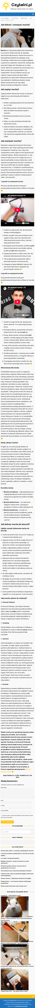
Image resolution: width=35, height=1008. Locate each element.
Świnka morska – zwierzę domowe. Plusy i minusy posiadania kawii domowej (17, 918)
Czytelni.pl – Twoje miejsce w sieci (11, 895)
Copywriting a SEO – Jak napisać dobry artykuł (14, 991)
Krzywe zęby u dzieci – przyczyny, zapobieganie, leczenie (17, 850)
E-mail (2, 805)
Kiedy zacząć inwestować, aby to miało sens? (14, 886)
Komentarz (4, 787)
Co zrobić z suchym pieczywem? (10, 858)
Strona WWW (4, 810)
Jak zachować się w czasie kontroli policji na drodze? (16, 870)
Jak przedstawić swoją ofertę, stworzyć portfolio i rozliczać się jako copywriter (17, 966)
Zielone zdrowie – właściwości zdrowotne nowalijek (16, 878)
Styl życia (15, 18)
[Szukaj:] (18, 831)
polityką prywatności (21, 1006)
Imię (2, 800)
